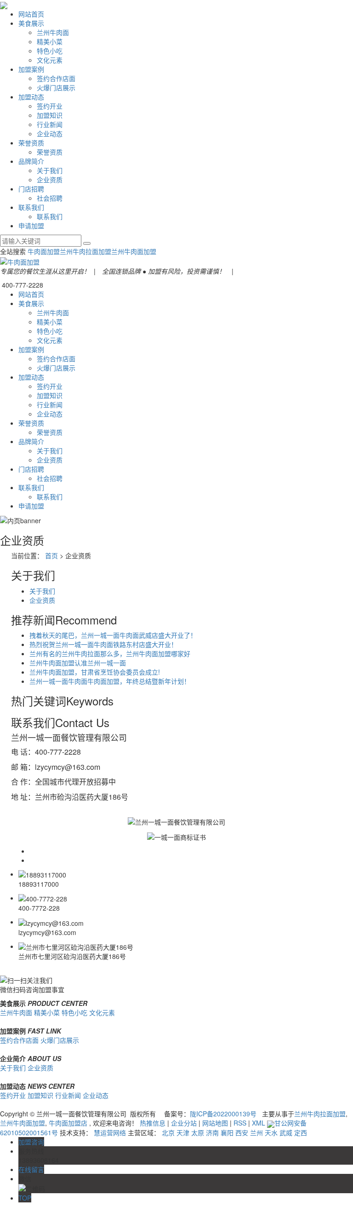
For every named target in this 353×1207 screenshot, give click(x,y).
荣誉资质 (31, 142)
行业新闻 (50, 124)
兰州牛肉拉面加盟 (85, 251)
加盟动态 (31, 96)
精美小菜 (50, 41)
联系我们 (31, 207)
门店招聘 (31, 188)
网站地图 (215, 1122)
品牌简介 (31, 161)
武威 (285, 1132)
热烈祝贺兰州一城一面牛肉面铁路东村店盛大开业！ (103, 644)
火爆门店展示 (56, 87)
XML (258, 1122)
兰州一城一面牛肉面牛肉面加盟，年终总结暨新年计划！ (109, 681)
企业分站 (184, 1122)
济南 (212, 1132)
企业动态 (50, 133)
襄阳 (227, 1132)
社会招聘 (50, 197)
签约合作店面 (56, 78)
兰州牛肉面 (53, 32)
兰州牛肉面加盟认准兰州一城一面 (77, 662)
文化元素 (50, 59)
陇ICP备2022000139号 (223, 1113)
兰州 (256, 1132)
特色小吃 (50, 50)
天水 (271, 1132)
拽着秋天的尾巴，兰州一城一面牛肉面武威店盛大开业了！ (113, 635)
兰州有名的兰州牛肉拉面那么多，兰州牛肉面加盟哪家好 (109, 653)
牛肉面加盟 (44, 251)
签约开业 (50, 105)
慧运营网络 (110, 1132)
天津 (182, 1132)
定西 (300, 1132)
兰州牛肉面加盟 (133, 251)
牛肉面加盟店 (68, 1122)
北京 (168, 1132)
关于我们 (50, 170)
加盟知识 (50, 115)
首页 (51, 555)
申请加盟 (31, 225)
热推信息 (152, 1122)
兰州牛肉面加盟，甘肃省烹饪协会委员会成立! (94, 671)
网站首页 (31, 13)
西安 (241, 1132)
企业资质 (50, 179)
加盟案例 (31, 69)
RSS (239, 1122)
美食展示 (31, 23)
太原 (197, 1132)
